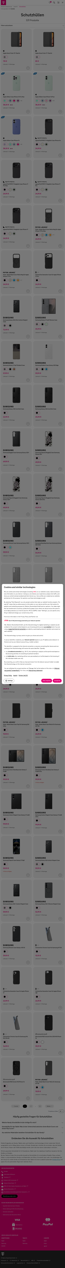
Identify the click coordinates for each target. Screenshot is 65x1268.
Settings (10, 680)
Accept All (57, 680)
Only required (46, 680)
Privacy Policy (8, 675)
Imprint (15, 675)
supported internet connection (17, 629)
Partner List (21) (23, 675)
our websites (47, 627)
